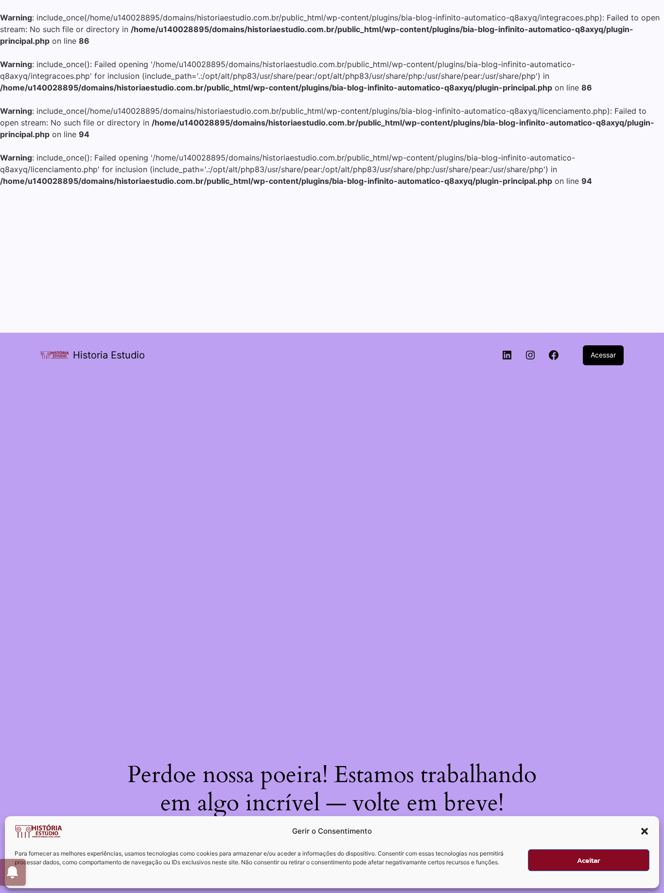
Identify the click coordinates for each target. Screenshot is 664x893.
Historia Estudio (109, 355)
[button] (644, 831)
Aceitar (588, 860)
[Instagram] (530, 355)
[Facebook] (553, 355)
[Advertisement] (332, 260)
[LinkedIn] (507, 355)
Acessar (603, 355)
